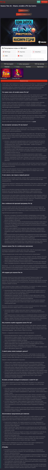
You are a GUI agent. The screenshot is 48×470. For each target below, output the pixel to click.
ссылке (34, 121)
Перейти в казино (24, 10)
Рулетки (28, 66)
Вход (39, 1)
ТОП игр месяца (39, 64)
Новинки (7, 66)
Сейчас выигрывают (24, 64)
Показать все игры (24, 80)
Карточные (40, 66)
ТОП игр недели (8, 64)
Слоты (17, 66)
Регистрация (44, 1)
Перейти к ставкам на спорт (24, 14)
